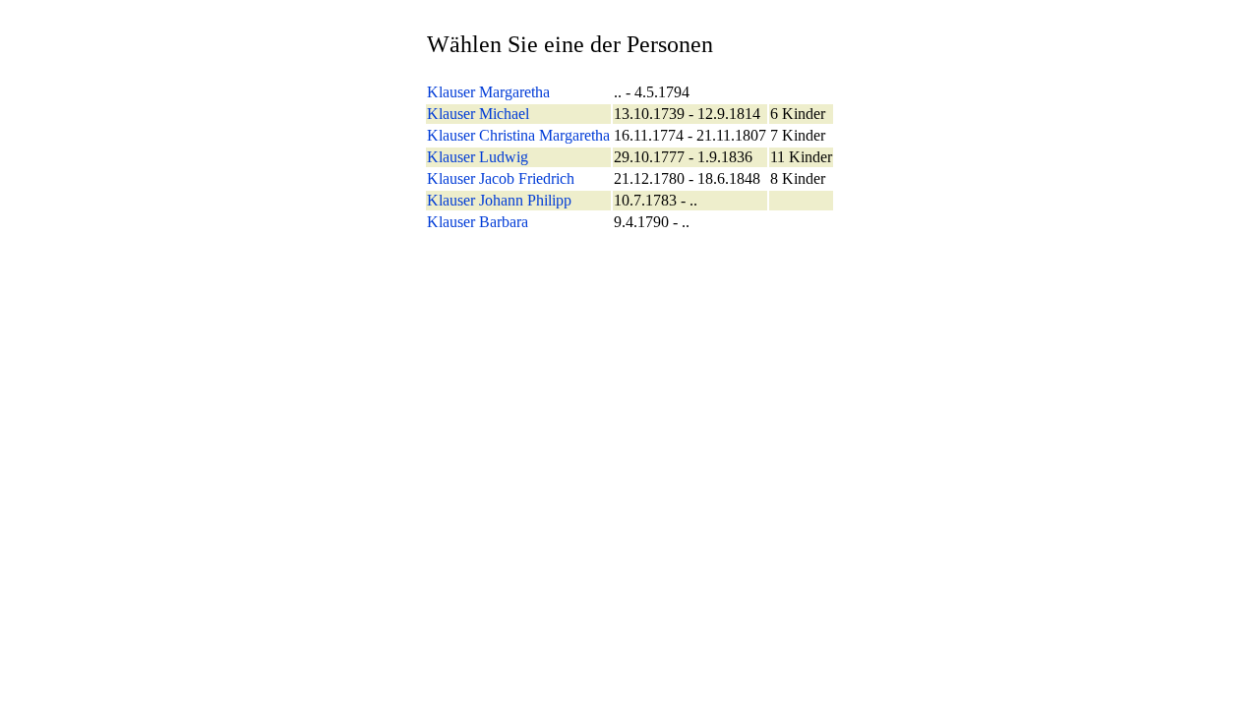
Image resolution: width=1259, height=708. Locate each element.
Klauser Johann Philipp (499, 200)
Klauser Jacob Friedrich (500, 178)
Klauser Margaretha (488, 92)
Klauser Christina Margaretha (518, 135)
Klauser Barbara (477, 221)
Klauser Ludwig (477, 156)
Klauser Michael (478, 113)
